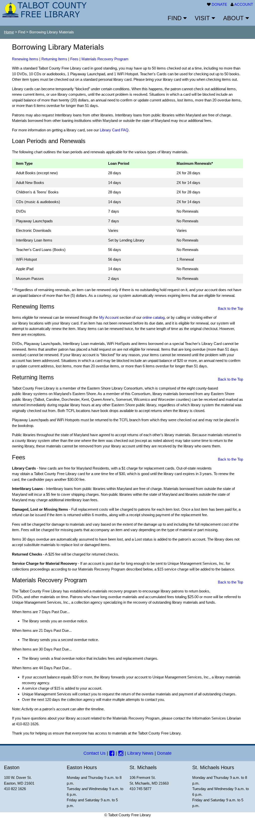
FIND (175, 18)
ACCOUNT (243, 4)
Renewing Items (25, 59)
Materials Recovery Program (104, 59)
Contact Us (94, 753)
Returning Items (54, 59)
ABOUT (234, 18)
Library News (140, 753)
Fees (74, 59)
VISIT (203, 18)
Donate (164, 753)
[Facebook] (112, 753)
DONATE (219, 4)
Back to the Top (230, 308)
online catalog (153, 317)
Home (9, 32)
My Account (109, 317)
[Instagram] (121, 753)
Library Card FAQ (114, 130)
